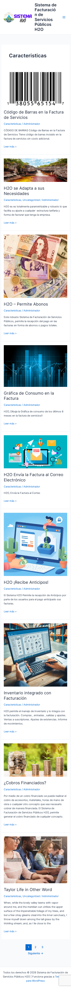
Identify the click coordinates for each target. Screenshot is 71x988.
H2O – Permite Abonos (26, 304)
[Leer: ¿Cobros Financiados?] (35, 759)
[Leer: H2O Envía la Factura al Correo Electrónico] (35, 451)
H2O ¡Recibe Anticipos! (26, 582)
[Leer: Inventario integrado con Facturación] (35, 654)
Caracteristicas (12, 123)
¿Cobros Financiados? (25, 782)
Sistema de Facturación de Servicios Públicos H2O (46, 17)
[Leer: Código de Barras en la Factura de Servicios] (35, 88)
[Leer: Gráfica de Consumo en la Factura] (35, 365)
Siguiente (35, 953)
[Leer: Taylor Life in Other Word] (35, 859)
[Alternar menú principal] (64, 17)
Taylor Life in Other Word (28, 889)
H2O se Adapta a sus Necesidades (24, 191)
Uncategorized (31, 200)
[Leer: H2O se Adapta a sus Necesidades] (35, 170)
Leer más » (10, 146)
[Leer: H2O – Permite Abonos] (35, 265)
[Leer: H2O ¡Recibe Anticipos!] (35, 544)
